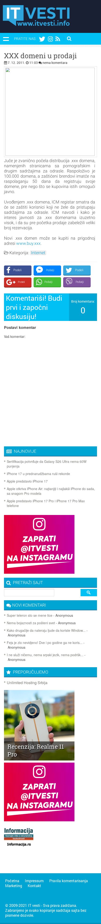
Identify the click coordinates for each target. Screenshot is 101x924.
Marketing (13, 885)
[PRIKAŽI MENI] (6, 39)
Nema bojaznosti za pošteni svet (31, 622)
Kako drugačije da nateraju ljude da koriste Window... (46, 630)
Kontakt (34, 885)
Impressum (34, 880)
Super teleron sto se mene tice (29, 615)
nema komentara (55, 62)
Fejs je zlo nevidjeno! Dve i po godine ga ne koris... (44, 642)
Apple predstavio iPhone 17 (27, 481)
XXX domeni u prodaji (40, 56)
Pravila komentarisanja (68, 880)
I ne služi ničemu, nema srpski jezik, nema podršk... (45, 654)
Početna (12, 880)
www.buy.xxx (28, 243)
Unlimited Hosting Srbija (27, 682)
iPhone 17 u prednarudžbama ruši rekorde (38, 473)
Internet (38, 252)
